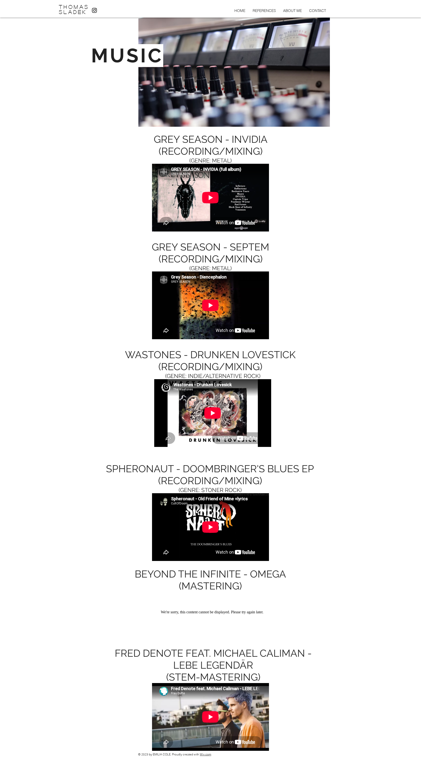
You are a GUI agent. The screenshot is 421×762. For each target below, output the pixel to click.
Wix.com (205, 754)
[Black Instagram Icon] (94, 10)
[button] (264, 11)
